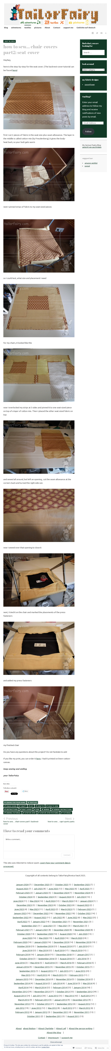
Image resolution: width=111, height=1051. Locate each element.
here (14, 70)
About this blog (54, 1032)
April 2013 (86, 996)
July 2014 (57, 983)
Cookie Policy (45, 1047)
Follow (88, 131)
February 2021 (23, 930)
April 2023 (50, 909)
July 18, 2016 (9, 41)
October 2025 (61, 884)
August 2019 (66, 946)
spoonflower (90, 85)
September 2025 (82, 884)
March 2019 (76, 950)
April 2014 (23, 987)
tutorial (67, 813)
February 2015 (76, 975)
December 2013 (20, 991)
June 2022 (72, 917)
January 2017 (83, 954)
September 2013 (84, 991)
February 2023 (84, 909)
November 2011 (81, 1012)
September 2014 (22, 983)
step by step (30, 813)
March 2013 (23, 1000)
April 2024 (50, 901)
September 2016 (46, 959)
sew (37, 809)
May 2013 (69, 996)
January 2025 (41, 893)
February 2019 (23, 954)
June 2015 (80, 971)
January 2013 (60, 1000)
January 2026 (22, 884)
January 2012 (41, 1012)
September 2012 (65, 1004)
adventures (16, 28)
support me (68, 28)
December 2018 (64, 954)
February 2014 (60, 987)
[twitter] (97, 33)
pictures (37, 28)
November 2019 (83, 942)
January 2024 (86, 901)
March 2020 (76, 938)
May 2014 (87, 983)
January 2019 (43, 954)
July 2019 (83, 946)
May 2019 (43, 950)
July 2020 (83, 934)
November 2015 (63, 967)
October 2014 (83, 979)
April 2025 (84, 889)
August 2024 (65, 897)
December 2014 (42, 979)
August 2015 (47, 971)
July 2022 (57, 917)
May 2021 (63, 926)
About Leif (61, 1028)
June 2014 (72, 983)
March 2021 (78, 926)
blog (6, 28)
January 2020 (40, 942)
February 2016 (84, 963)
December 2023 (24, 905)
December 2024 (61, 893)
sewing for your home (15, 802)
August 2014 (41, 983)
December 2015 (42, 967)
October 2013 (63, 991)
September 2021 (30, 926)
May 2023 (34, 909)
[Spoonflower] (106, 33)
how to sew (53, 806)
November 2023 (45, 905)
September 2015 (27, 971)
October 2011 (33, 1016)
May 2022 (87, 917)
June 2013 (53, 996)
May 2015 (25, 975)
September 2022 (21, 917)
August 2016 (66, 959)
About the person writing (80, 1028)
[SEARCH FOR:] (93, 52)
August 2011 (73, 1016)
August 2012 (84, 1004)
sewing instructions (63, 809)
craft (23, 806)
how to (41, 806)
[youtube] (101, 33)
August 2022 (40, 917)
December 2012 (80, 1000)
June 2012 (36, 1008)
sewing (47, 809)
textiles (27, 28)
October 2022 (84, 913)
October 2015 (83, 967)
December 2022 (41, 913)
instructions (12, 809)
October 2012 (43, 1004)
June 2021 (48, 926)
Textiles (33, 802)
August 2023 (83, 905)
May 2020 (43, 938)
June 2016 (20, 963)
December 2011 (60, 1012)
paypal (87, 166)
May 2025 (69, 889)
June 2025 (53, 889)
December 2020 (61, 930)
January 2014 (80, 987)
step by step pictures (49, 813)
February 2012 (22, 1012)
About (47, 28)
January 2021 (41, 930)
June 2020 (27, 938)
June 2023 (19, 909)
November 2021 (80, 921)
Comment (67, 855)
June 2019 (27, 950)
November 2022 (63, 913)
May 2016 (34, 963)
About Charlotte (45, 1028)
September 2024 (46, 897)
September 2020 (45, 934)
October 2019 (23, 946)
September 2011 (54, 1016)
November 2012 (22, 1004)
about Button (29, 1028)
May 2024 (34, 901)
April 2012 (67, 1008)
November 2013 (42, 991)
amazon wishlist (91, 163)
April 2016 (50, 963)
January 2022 (39, 921)
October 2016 (26, 959)
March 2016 (65, 963)
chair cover (11, 806)
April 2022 (22, 921)
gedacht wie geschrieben (91, 147)
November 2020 (82, 930)
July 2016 (81, 959)
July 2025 (38, 889)
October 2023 (65, 905)
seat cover (27, 809)
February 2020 (20, 942)
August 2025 (22, 889)
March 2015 (58, 975)
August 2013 (20, 996)
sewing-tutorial (13, 813)
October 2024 (25, 897)
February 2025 (23, 893)
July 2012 (20, 1008)
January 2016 (22, 967)
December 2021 (59, 921)
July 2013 (37, 996)
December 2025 (42, 884)
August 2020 (66, 934)
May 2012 (52, 1008)
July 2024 (81, 897)
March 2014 (40, 987)
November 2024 (82, 893)
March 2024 (67, 901)
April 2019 (59, 950)
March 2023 (66, 909)
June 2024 (18, 901)
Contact (56, 28)
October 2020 (23, 934)
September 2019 (45, 946)
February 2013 (42, 1000)
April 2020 (59, 938)
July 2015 (64, 971)
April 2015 (42, 975)
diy (31, 806)
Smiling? (86, 96)
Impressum (53, 1037)
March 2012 (84, 1008)
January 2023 (20, 913)
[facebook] (93, 33)
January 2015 (22, 979)
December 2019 (61, 942)
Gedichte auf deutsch (86, 28)
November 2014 (63, 979)
